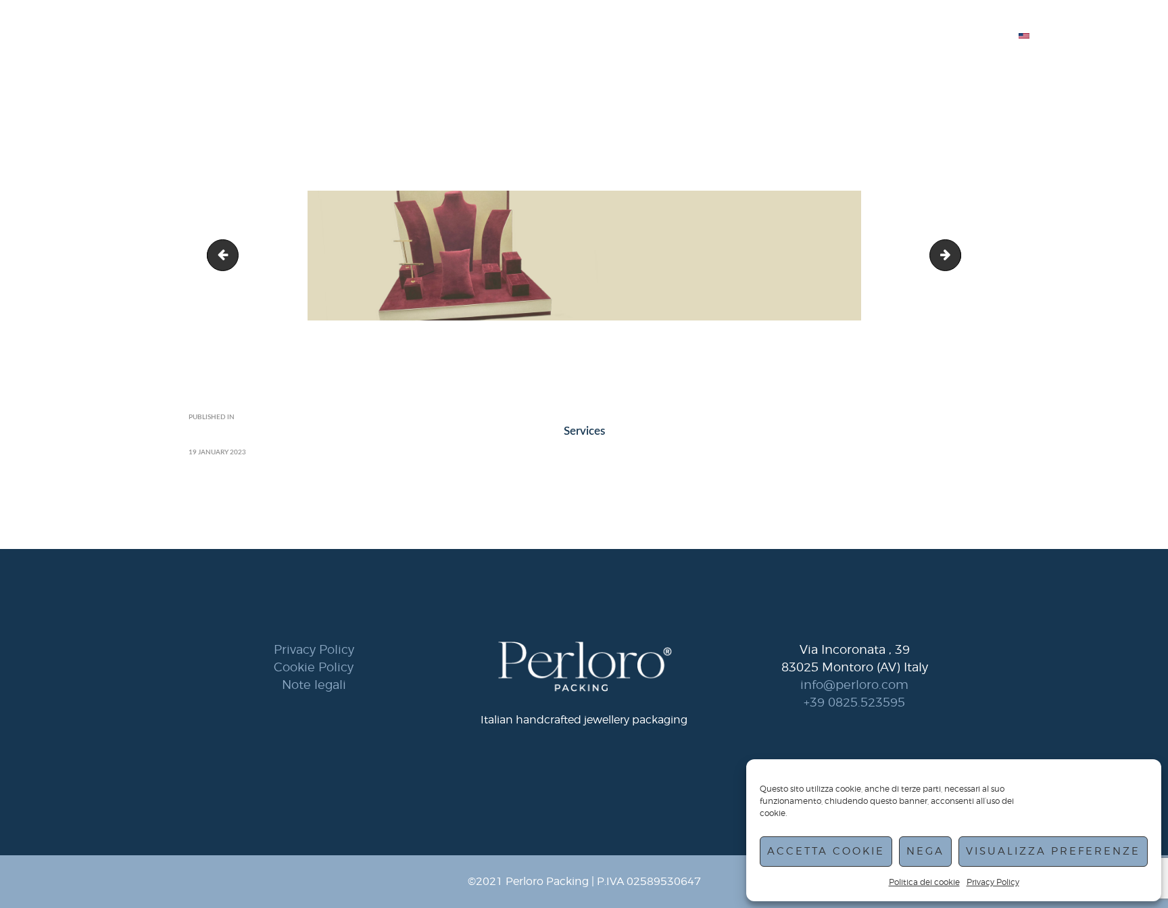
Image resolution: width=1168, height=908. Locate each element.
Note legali (314, 684)
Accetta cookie (826, 851)
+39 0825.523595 (854, 702)
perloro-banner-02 (226, 255)
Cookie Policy (314, 667)
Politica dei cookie (924, 882)
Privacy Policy (993, 882)
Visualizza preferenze (1053, 851)
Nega (925, 851)
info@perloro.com (854, 684)
